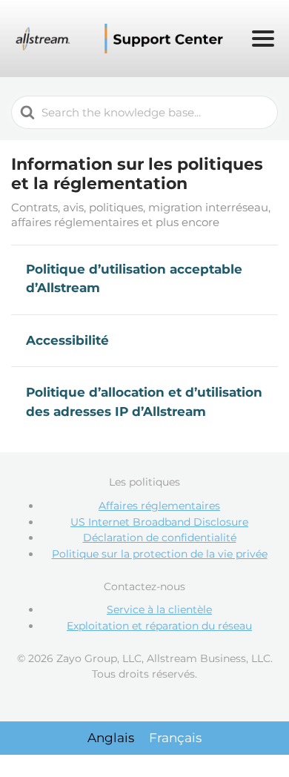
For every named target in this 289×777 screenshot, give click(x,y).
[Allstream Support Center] (121, 39)
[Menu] (263, 38)
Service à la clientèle (159, 609)
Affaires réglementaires (159, 505)
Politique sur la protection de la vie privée (160, 554)
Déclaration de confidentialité (159, 537)
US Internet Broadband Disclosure (159, 522)
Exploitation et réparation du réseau (159, 625)
